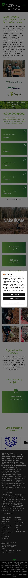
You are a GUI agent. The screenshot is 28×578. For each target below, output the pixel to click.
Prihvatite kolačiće (14, 294)
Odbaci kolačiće (14, 298)
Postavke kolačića (14, 303)
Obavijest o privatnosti (18, 290)
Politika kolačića (7, 290)
